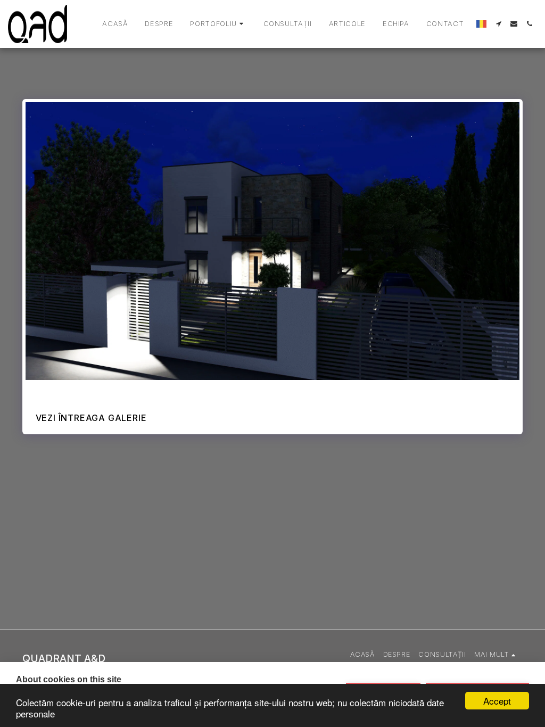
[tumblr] (80, 390)
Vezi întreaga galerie (91, 417)
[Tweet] (50, 390)
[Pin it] (65, 390)
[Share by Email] (94, 390)
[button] (218, 24)
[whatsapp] (109, 390)
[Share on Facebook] (35, 390)
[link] (124, 390)
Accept (497, 700)
